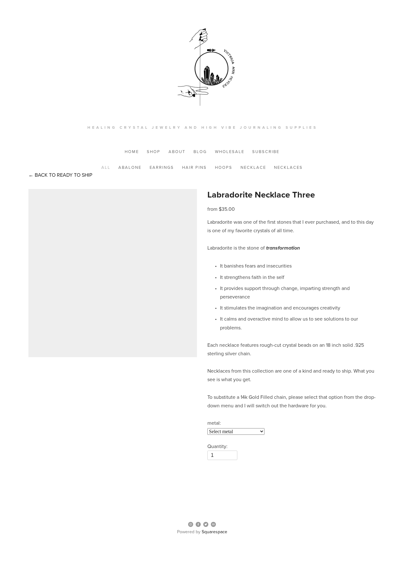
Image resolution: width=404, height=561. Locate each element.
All (105, 167)
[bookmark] (202, 69)
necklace (253, 167)
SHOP (153, 151)
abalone (129, 167)
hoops (223, 167)
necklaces (288, 167)
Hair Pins (194, 167)
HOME (132, 151)
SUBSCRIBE (265, 151)
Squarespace (214, 532)
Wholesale (229, 151)
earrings (162, 167)
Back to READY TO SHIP (60, 174)
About (177, 151)
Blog (200, 151)
